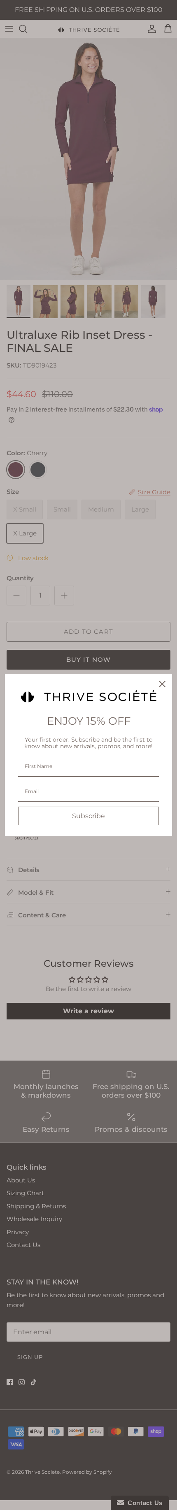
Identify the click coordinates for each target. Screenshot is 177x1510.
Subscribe (88, 816)
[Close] (162, 684)
